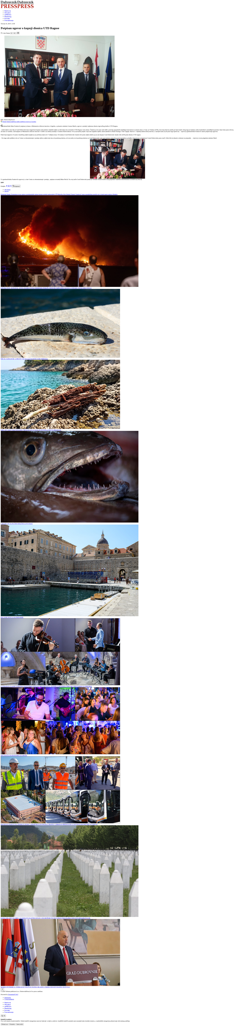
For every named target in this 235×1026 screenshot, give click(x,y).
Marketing (7, 17)
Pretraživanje (8, 20)
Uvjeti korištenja (9, 999)
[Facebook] (7, 186)
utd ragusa (7, 189)
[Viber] (11, 186)
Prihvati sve (4, 1024)
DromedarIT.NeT (13, 994)
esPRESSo (7, 15)
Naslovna (7, 11)
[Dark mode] (3, 1016)
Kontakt (7, 19)
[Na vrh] (2, 989)
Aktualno (7, 13)
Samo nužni (20, 1024)
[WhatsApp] (9, 186)
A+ (15, 33)
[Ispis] (18, 33)
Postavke (12, 1024)
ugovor (6, 191)
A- (11, 33)
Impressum (7, 997)
